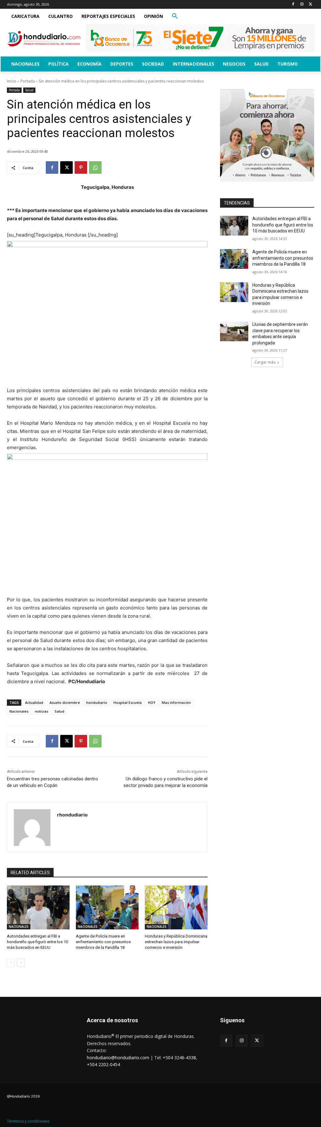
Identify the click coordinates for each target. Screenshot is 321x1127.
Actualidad (34, 702)
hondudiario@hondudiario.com (118, 1058)
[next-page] (21, 963)
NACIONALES (19, 926)
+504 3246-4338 (179, 1058)
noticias (41, 711)
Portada (27, 81)
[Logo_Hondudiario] (44, 38)
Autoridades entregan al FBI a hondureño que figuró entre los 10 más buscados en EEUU (37, 942)
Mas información (176, 702)
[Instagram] (301, 4)
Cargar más (265, 362)
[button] (174, 16)
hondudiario (96, 702)
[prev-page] (11, 963)
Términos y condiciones (28, 1121)
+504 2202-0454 (103, 1064)
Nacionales (19, 711)
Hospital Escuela (127, 702)
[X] (310, 4)
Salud (29, 90)
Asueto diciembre (65, 702)
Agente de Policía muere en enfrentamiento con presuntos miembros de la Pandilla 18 (103, 942)
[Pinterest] (81, 167)
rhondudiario (72, 814)
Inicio (11, 81)
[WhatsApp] (95, 167)
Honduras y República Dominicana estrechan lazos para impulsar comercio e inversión (176, 942)
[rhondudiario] (32, 827)
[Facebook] (293, 4)
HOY (151, 702)
